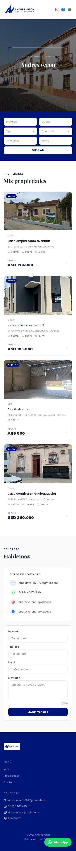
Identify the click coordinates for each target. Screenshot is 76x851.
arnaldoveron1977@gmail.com (27, 800)
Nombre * (13, 631)
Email (11, 662)
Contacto (10, 782)
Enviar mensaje (38, 712)
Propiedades (12, 776)
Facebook (14, 818)
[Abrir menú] (69, 9)
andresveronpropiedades (24, 812)
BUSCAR (38, 150)
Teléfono (13, 646)
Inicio (7, 769)
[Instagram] (57, 9)
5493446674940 (19, 806)
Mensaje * (14, 677)
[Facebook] (63, 9)
